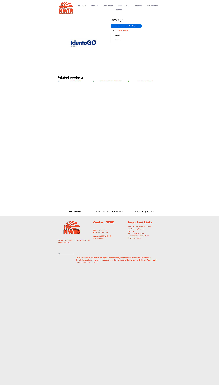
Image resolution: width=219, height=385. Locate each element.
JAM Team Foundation (136, 233)
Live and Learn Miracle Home (138, 236)
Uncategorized (123, 30)
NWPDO (131, 231)
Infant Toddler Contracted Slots (109, 211)
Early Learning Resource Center (139, 226)
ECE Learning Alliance (144, 211)
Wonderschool (75, 211)
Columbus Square (134, 238)
